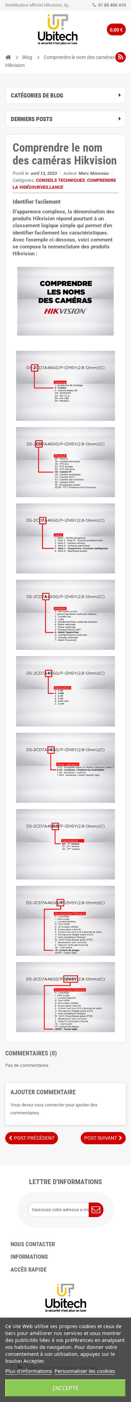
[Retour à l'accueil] (8, 57)
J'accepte (66, 1388)
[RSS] (120, 57)
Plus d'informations (28, 1370)
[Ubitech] (58, 29)
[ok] (96, 1210)
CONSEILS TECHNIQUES (60, 180)
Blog (27, 57)
